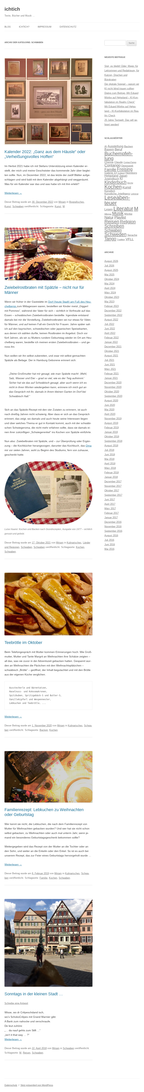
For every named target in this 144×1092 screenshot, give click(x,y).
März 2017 (110, 508)
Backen (44, 730)
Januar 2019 (111, 432)
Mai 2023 (109, 301)
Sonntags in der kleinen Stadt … (33, 994)
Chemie (109, 162)
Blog (7, 26)
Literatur (123, 208)
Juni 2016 (109, 544)
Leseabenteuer (117, 200)
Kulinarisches (74, 542)
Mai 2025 (109, 274)
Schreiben (114, 226)
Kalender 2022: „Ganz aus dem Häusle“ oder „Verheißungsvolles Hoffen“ (44, 154)
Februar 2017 (111, 513)
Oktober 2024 (111, 279)
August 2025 (111, 270)
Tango (110, 238)
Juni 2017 (109, 499)
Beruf (118, 149)
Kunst (7, 206)
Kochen (80, 547)
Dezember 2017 (113, 481)
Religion (128, 221)
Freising (125, 169)
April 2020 (109, 414)
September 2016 (113, 531)
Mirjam (62, 202)
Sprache (132, 235)
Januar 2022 (111, 342)
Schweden (115, 234)
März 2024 (110, 292)
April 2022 (109, 333)
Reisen (26, 1052)
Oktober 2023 (111, 297)
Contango (112, 165)
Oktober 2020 (111, 391)
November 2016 (113, 526)
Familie (43, 877)
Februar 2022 (111, 337)
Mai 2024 (109, 283)
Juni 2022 (109, 328)
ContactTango (130, 162)
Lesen (108, 209)
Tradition (121, 239)
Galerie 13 (110, 172)
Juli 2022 (109, 324)
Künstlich (109, 190)
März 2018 (110, 468)
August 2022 (111, 319)
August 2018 (111, 445)
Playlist (120, 217)
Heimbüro (131, 172)
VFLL (130, 239)
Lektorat (134, 194)
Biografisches (76, 202)
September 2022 (113, 315)
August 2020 (111, 400)
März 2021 (110, 369)
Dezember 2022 (113, 310)
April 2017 (109, 504)
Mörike (128, 214)
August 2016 (111, 535)
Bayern (109, 149)
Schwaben (18, 206)
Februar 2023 (111, 306)
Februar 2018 (111, 472)
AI (105, 146)
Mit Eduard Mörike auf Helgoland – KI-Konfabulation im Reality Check (121, 111)
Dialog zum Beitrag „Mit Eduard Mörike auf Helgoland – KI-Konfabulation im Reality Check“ (121, 97)
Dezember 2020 (113, 382)
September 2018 (113, 441)
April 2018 (109, 463)
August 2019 (111, 423)
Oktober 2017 (111, 490)
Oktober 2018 (111, 436)
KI (121, 178)
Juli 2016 (109, 540)
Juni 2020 (109, 405)
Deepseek (127, 165)
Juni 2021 (109, 364)
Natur (109, 217)
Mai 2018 (109, 459)
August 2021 (111, 355)
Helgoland (111, 175)
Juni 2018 (109, 454)
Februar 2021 (111, 373)
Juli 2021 (109, 360)
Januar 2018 (111, 477)
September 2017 (113, 495)
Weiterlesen (13, 193)
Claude (118, 162)
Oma (89, 445)
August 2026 (111, 261)
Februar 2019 (111, 427)
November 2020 (113, 387)
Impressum (44, 26)
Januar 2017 (111, 517)
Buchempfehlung (118, 156)
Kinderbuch (115, 182)
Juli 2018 (109, 450)
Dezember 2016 (113, 522)
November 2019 (113, 418)
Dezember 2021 (113, 346)
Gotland (121, 173)
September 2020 (113, 396)
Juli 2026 (109, 265)
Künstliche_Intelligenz (117, 193)
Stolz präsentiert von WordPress (36, 1085)
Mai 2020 (109, 409)
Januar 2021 (111, 378)
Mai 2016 (109, 549)
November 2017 (113, 486)
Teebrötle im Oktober (23, 642)
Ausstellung (115, 146)
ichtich (12, 9)
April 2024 (109, 288)
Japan (123, 175)
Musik (118, 213)
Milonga (107, 214)
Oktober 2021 (111, 351)
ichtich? (24, 26)
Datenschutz (68, 26)
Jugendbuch (111, 178)
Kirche (130, 183)
